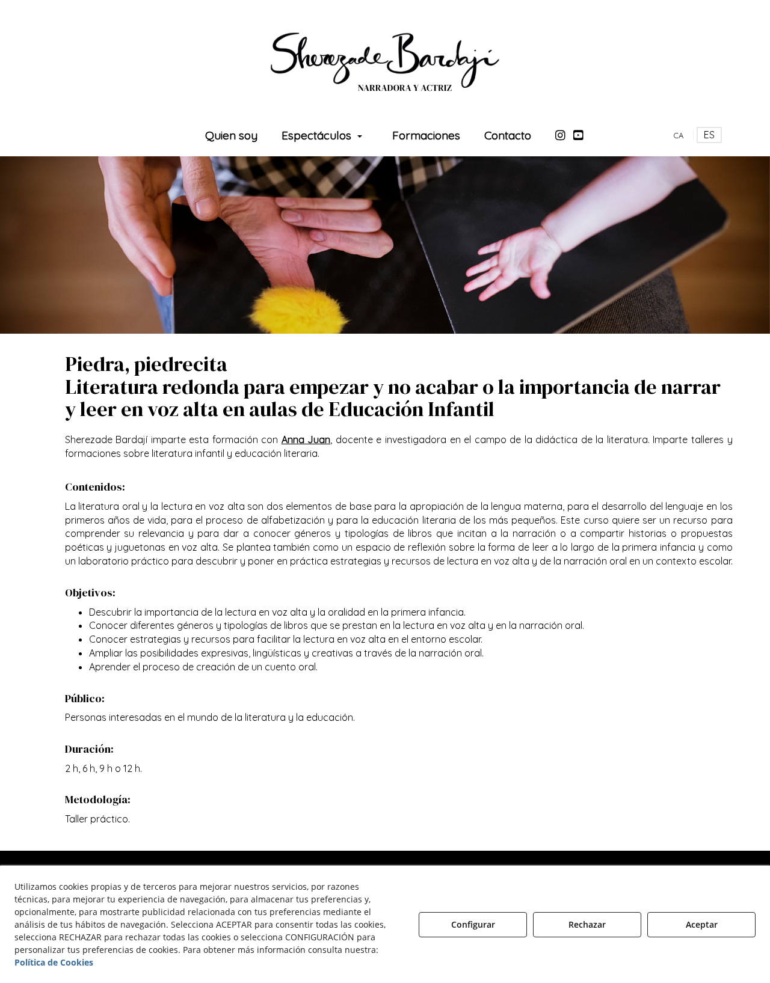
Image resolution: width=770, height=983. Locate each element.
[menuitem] (231, 135)
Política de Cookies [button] (53, 962)
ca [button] (678, 135)
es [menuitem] (709, 135)
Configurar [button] (473, 924)
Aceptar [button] (702, 924)
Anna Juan (306, 439)
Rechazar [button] (587, 924)
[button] (385, 60)
